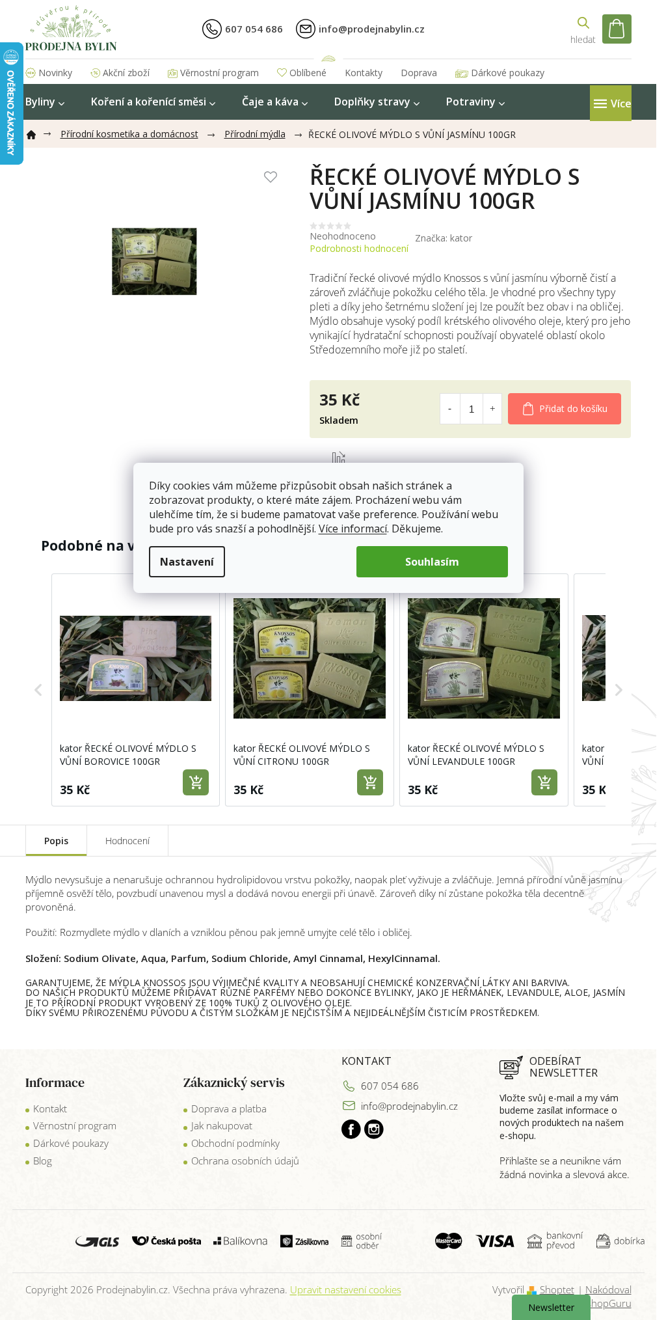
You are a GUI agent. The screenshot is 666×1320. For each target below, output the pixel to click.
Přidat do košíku (573, 408)
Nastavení (187, 562)
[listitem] (135, 689)
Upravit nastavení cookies (345, 1289)
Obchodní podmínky (235, 1142)
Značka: (443, 238)
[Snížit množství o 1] (449, 408)
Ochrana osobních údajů (245, 1160)
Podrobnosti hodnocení (359, 248)
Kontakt (50, 1108)
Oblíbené (307, 72)
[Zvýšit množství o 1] (492, 408)
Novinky (55, 72)
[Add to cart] (196, 782)
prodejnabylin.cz (351, 1129)
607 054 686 (390, 1085)
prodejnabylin (374, 1129)
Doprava (419, 72)
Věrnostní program (219, 72)
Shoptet (557, 1289)
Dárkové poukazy (507, 72)
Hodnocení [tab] (127, 840)
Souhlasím (432, 562)
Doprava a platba (229, 1108)
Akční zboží (126, 72)
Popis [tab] (56, 840)
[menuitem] (44, 102)
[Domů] (36, 132)
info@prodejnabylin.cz (409, 1105)
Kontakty (363, 72)
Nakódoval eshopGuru (606, 1296)
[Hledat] (583, 29)
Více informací (353, 528)
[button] (38, 690)
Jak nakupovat (221, 1125)
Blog (42, 1160)
